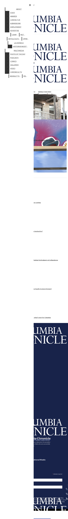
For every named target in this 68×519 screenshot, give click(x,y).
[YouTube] (66, 499)
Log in (39, 508)
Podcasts (14, 58)
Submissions (15, 23)
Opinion (26, 39)
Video (12, 68)
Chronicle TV (16, 72)
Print (49, 91)
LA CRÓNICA (19, 43)
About (19, 9)
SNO (34, 508)
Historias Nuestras (21, 46)
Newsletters (42, 91)
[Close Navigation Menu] (30, 5)
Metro (23, 35)
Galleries (14, 65)
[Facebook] (66, 485)
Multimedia (19, 51)
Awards (13, 16)
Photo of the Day (17, 54)
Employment (15, 27)
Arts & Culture (14, 39)
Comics (13, 61)
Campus (15, 35)
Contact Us (15, 20)
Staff (12, 13)
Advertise (14, 31)
